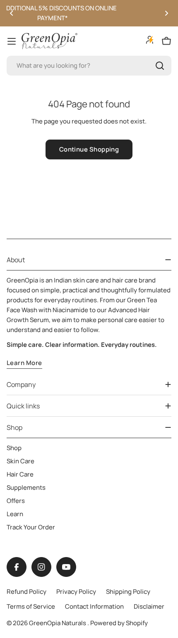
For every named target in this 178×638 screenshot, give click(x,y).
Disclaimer (149, 606)
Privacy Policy (76, 591)
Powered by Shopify (119, 623)
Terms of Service (31, 606)
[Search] (160, 66)
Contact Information (94, 606)
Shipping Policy (128, 591)
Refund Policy (26, 591)
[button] (12, 13)
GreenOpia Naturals (58, 623)
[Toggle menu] (12, 41)
